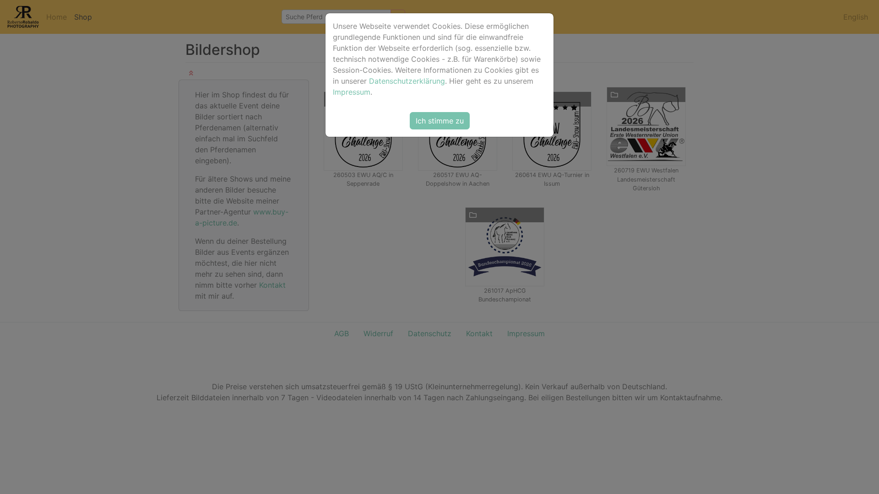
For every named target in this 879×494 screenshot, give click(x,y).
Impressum (351, 92)
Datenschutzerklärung (407, 81)
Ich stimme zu (440, 120)
